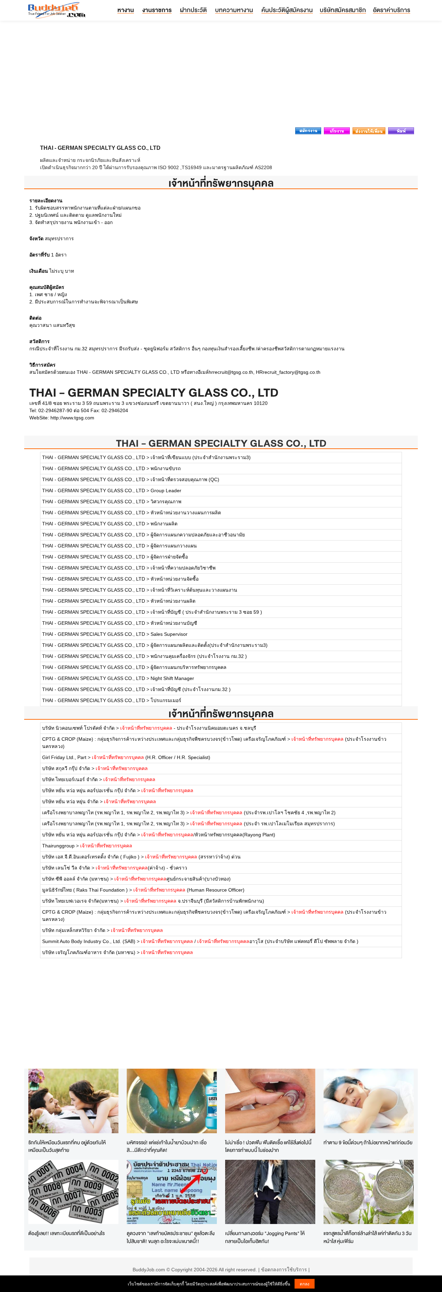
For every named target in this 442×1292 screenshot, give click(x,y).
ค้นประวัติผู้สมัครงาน (287, 9)
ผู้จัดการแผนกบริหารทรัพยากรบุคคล (189, 667)
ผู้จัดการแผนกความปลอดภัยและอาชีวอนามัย (198, 534)
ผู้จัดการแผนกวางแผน (174, 545)
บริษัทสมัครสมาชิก (343, 9)
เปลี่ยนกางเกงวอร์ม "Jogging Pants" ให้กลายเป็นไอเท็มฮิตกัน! (265, 1237)
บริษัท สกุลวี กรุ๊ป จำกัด (66, 768)
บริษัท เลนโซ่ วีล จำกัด (66, 868)
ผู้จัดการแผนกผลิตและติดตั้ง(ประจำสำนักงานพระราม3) (209, 645)
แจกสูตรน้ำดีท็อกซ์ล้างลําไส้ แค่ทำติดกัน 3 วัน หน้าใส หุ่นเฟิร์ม (368, 1237)
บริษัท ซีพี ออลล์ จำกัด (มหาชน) (75, 879)
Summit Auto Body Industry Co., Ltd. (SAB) (88, 941)
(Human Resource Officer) (188, 890)
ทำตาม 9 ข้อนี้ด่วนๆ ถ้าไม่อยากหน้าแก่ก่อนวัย (368, 1142)
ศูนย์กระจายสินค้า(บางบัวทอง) (172, 879)
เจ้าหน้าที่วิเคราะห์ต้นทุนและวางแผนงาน (194, 590)
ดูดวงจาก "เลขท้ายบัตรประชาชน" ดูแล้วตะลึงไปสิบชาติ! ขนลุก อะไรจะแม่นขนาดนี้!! (170, 1237)
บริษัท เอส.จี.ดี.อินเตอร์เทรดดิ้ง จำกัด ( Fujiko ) (91, 856)
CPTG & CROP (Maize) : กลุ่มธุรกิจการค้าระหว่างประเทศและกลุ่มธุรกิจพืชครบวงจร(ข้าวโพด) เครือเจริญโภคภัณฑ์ (164, 739)
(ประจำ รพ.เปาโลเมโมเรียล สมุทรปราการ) (262, 823)
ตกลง (304, 1283)
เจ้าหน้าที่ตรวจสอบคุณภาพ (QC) (185, 479)
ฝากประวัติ (193, 9)
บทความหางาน (234, 9)
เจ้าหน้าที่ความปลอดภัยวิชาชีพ (183, 568)
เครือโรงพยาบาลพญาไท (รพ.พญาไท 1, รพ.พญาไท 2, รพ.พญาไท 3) (113, 812)
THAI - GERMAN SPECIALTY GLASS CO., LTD (221, 443)
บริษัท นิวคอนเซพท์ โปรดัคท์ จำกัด (78, 728)
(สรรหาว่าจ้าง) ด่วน (193, 856)
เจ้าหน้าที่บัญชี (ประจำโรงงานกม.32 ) (191, 689)
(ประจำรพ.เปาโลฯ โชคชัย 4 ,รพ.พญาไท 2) (263, 812)
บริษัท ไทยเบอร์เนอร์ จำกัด (70, 779)
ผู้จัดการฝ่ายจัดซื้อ (169, 557)
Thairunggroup (58, 845)
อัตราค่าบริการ (391, 9)
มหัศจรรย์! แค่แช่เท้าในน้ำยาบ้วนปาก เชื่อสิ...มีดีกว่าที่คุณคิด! (166, 1146)
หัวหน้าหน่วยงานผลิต (173, 601)
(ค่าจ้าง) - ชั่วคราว (141, 868)
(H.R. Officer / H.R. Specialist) (151, 757)
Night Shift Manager (172, 678)
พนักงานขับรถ (166, 468)
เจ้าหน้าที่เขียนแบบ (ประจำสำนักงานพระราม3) (201, 457)
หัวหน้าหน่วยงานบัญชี (174, 623)
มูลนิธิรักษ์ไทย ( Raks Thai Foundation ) (85, 890)
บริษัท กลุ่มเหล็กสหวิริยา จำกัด (73, 930)
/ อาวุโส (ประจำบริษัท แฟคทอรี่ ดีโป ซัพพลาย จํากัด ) (249, 941)
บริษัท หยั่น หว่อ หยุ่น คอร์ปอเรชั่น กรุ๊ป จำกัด (89, 790)
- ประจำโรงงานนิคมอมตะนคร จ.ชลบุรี (188, 728)
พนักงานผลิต (164, 523)
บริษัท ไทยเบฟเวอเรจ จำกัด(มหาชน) (80, 901)
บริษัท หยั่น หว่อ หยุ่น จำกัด (70, 801)
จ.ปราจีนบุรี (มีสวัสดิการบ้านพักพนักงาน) (194, 901)
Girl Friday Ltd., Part (64, 757)
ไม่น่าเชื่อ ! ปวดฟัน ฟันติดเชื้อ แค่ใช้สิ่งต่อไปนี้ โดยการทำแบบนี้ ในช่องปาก (268, 1146)
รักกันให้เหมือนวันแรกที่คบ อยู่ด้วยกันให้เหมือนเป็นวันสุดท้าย (67, 1146)
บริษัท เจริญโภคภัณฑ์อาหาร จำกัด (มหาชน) (88, 952)
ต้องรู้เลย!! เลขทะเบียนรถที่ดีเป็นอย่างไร (66, 1233)
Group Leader (166, 490)
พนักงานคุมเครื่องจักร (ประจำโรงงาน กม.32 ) (199, 656)
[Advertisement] (221, 76)
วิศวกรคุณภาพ (166, 501)
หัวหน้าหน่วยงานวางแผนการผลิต (186, 512)
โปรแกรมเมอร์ (166, 700)
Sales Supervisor (169, 634)
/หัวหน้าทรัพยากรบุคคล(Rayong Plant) (208, 834)
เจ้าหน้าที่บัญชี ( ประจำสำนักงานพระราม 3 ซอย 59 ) (206, 612)
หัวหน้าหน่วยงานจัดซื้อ (175, 579)
